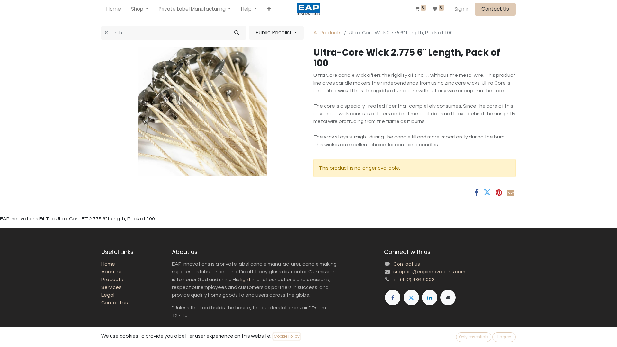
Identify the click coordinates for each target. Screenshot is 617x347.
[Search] (237, 33)
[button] (269, 9)
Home (108, 264)
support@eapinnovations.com (429, 271)
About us (112, 271)
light (245, 279)
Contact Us (495, 8)
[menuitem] (113, 9)
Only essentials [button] (473, 337)
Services (111, 287)
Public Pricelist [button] (274, 32)
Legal (107, 295)
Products (112, 279)
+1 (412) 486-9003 (413, 279)
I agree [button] (504, 337)
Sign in (461, 8)
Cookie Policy (287, 336)
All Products (327, 32)
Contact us (114, 302)
